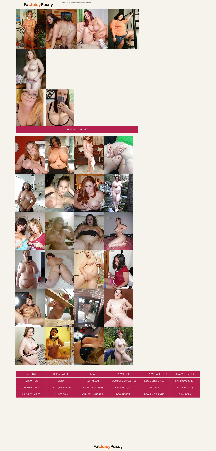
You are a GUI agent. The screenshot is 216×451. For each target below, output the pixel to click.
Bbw (92, 374)
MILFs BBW (61, 394)
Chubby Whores (92, 394)
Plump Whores (30, 394)
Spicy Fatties (61, 374)
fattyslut (92, 380)
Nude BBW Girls (154, 380)
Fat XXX (154, 387)
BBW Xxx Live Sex (77, 129)
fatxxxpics (31, 380)
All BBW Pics (185, 387)
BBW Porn (185, 394)
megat (62, 380)
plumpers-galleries (123, 380)
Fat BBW (31, 374)
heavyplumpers (185, 374)
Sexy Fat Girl (123, 387)
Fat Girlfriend (62, 387)
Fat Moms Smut (185, 380)
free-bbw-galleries (154, 374)
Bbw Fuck (123, 374)
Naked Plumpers (92, 387)
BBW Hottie (123, 394)
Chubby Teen (30, 387)
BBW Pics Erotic (154, 394)
